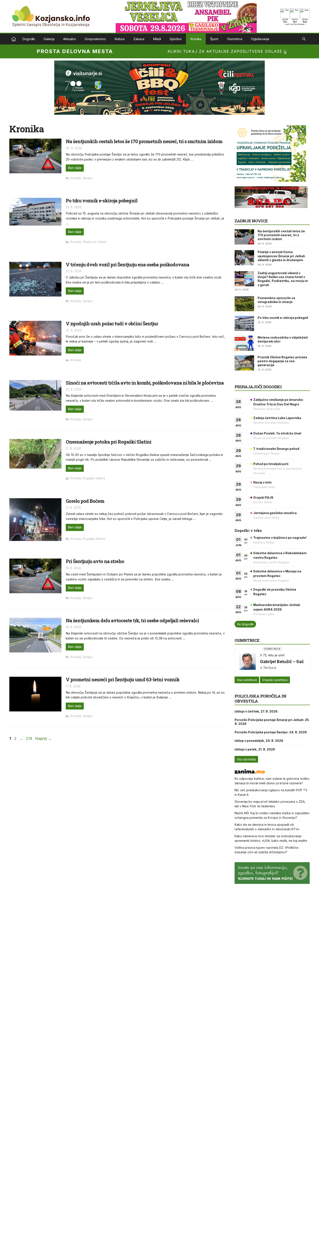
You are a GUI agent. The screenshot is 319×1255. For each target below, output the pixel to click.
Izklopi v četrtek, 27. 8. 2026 (256, 711)
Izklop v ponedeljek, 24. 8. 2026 (259, 740)
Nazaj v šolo (262, 482)
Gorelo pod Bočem (85, 501)
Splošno (176, 39)
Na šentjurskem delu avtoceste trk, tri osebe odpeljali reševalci (132, 620)
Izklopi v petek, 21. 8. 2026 (255, 749)
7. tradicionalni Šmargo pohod (276, 449)
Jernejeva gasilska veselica (275, 513)
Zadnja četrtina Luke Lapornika (277, 418)
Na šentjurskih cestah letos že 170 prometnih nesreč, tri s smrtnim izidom (144, 141)
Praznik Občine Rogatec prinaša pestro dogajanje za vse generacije (282, 361)
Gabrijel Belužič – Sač (282, 661)
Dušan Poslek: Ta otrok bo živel (277, 433)
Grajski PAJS (263, 497)
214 (29, 738)
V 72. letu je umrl (272, 655)
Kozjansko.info (13, 39)
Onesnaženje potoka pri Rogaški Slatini (108, 442)
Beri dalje (75, 168)
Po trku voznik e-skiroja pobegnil (101, 200)
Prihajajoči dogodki (258, 386)
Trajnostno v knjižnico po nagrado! (279, 537)
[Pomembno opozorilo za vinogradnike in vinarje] (244, 303)
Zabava (138, 39)
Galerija (49, 39)
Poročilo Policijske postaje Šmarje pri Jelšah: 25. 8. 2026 (272, 722)
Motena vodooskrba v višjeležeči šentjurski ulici (283, 339)
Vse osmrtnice (247, 680)
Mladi (157, 39)
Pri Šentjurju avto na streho (95, 561)
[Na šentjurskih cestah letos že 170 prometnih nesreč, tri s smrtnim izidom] (244, 236)
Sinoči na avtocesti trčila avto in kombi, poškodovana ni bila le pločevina (145, 383)
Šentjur (87, 178)
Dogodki (28, 39)
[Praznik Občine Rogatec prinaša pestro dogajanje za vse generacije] (244, 362)
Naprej (43, 738)
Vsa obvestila (246, 759)
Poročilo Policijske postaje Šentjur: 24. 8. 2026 (271, 732)
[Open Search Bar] (304, 39)
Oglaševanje (260, 39)
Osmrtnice (234, 39)
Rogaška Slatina (94, 478)
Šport (214, 39)
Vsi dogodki (245, 624)
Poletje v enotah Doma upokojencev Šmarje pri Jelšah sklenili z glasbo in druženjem (281, 256)
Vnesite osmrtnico (275, 680)
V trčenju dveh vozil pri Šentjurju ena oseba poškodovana (127, 264)
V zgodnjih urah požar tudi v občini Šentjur (112, 323)
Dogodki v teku (248, 530)
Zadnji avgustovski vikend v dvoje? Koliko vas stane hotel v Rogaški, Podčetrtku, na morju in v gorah (283, 279)
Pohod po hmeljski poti (270, 464)
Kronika (195, 39)
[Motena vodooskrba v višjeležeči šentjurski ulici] (244, 343)
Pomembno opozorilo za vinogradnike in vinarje (276, 300)
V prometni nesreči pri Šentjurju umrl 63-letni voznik (122, 679)
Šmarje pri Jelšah (95, 242)
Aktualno (69, 39)
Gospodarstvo (95, 39)
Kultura (120, 39)
